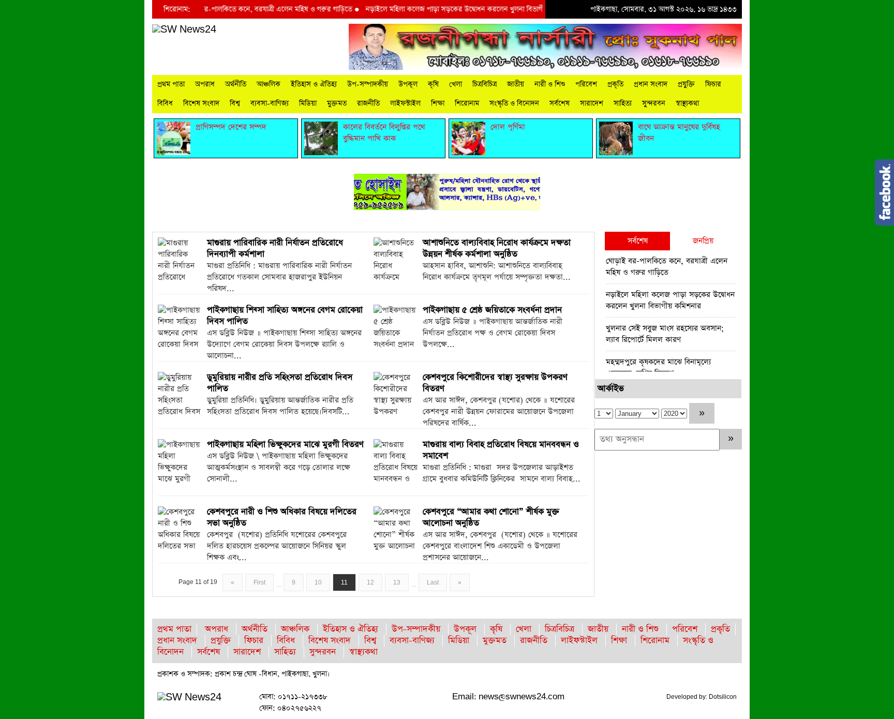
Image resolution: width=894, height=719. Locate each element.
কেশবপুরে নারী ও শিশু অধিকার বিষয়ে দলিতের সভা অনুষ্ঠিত (281, 517)
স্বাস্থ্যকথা (687, 103)
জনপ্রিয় (703, 240)
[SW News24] (184, 29)
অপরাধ (205, 84)
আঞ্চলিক (268, 84)
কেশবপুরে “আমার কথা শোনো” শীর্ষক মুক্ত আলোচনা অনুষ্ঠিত (491, 517)
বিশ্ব (235, 103)
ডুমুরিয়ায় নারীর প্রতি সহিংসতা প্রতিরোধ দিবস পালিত (279, 383)
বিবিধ (165, 103)
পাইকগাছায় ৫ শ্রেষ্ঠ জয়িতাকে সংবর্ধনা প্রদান (492, 310)
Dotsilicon (723, 696)
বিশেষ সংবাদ (201, 103)
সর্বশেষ (559, 103)
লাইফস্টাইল (405, 103)
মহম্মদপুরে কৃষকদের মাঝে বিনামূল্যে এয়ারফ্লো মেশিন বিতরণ (658, 367)
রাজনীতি (368, 103)
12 (370, 582)
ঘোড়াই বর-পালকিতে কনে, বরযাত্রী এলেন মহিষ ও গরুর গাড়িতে (248, 9)
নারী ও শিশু (549, 84)
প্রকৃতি (615, 84)
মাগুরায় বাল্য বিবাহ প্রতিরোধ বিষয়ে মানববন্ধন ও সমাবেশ (501, 450)
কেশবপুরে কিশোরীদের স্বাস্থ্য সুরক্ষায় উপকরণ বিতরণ (495, 383)
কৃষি (433, 84)
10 (318, 582)
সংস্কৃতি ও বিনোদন (514, 103)
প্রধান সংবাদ (650, 84)
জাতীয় (515, 84)
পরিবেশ (586, 84)
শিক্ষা (437, 103)
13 (396, 582)
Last (433, 582)
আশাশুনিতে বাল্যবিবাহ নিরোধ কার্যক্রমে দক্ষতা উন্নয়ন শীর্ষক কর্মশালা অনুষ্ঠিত (497, 248)
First (259, 582)
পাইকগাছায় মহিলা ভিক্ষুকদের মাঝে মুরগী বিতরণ (285, 445)
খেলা (455, 84)
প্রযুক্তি (686, 84)
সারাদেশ (591, 103)
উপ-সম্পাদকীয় (367, 84)
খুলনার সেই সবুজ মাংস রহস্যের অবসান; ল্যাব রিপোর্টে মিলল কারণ (665, 334)
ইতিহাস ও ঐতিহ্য (314, 84)
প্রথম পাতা (171, 84)
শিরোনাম (467, 103)
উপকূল (408, 84)
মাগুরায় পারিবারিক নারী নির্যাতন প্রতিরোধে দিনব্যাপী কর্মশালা (275, 248)
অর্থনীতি (235, 84)
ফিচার (713, 84)
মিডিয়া (308, 103)
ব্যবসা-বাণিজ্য (269, 103)
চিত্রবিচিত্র (484, 84)
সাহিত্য (623, 103)
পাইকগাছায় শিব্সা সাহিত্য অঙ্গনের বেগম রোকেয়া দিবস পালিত (285, 315)
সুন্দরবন (653, 103)
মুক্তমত (337, 103)
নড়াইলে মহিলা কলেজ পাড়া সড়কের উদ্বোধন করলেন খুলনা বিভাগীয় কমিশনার (454, 9)
